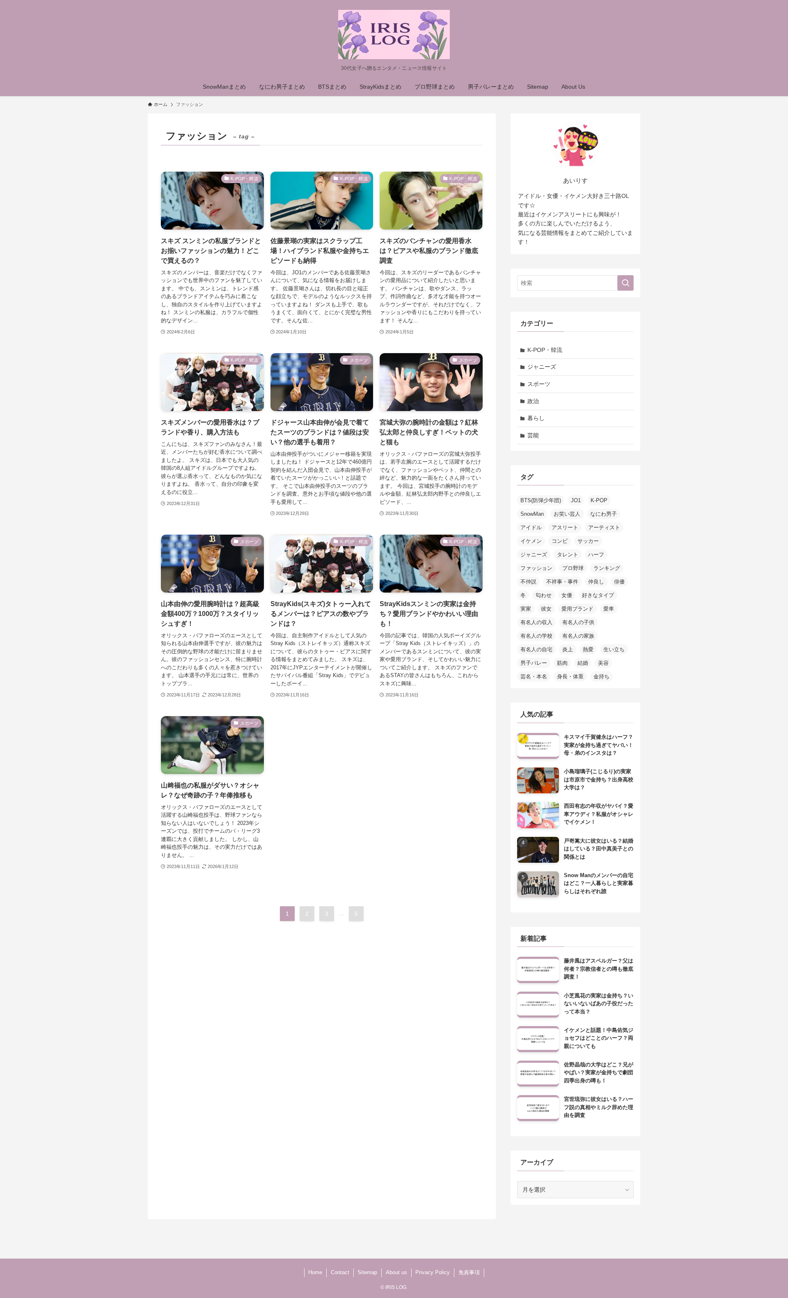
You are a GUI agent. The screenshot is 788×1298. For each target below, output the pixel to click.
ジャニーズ (541, 366)
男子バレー (533, 663)
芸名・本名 (533, 676)
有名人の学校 (536, 636)
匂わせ (544, 595)
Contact (340, 1272)
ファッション (536, 568)
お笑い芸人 (567, 514)
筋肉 (562, 663)
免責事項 (469, 1272)
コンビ (560, 541)
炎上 (567, 649)
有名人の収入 (536, 622)
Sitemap (367, 1272)
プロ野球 (573, 568)
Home (315, 1272)
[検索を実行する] (625, 283)
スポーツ (538, 384)
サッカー (588, 541)
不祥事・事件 (562, 582)
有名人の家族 (578, 636)
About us (396, 1272)
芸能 (533, 435)
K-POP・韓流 (544, 350)
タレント (567, 554)
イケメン (531, 541)
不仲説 (528, 582)
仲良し (596, 582)
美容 (603, 663)
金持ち (601, 676)
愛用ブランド (577, 609)
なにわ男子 (603, 514)
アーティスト (604, 527)
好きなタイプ (598, 595)
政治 (533, 401)
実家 (525, 609)
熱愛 (588, 649)
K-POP (599, 500)
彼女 (546, 609)
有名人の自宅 (536, 649)
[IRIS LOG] (394, 34)
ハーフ (596, 554)
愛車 (608, 609)
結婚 (582, 663)
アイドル (531, 527)
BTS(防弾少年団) (540, 500)
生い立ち (614, 649)
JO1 (576, 500)
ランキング (606, 568)
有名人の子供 (578, 622)
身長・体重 (570, 676)
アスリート (565, 527)
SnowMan (532, 514)
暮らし (536, 418)
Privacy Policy (432, 1272)
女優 (566, 595)
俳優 (619, 582)
